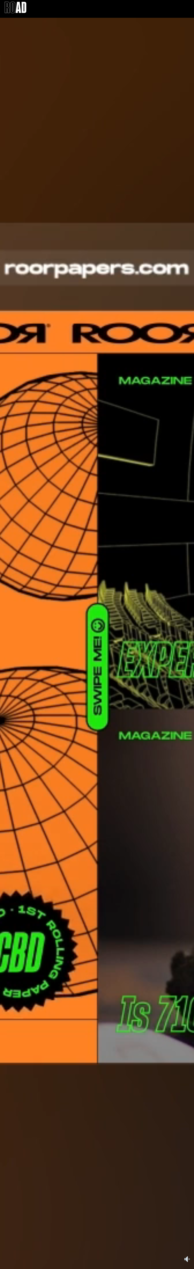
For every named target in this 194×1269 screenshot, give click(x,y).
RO (15, 9)
